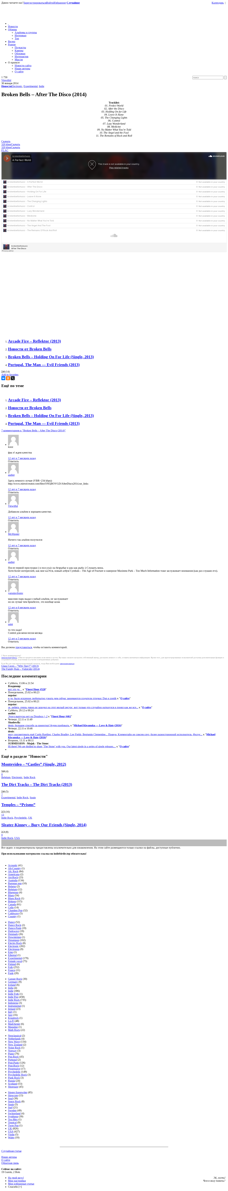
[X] (13, 378)
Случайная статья (11, 1151)
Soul (10, 1098)
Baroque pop (15, 883)
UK (30, 817)
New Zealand (15, 1044)
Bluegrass (13, 892)
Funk (11, 973)
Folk (10, 967)
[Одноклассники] (8, 378)
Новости (13, 26)
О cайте (5, 1160)
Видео (11, 41)
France (11, 970)
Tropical (12, 1122)
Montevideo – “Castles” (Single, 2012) (33, 764)
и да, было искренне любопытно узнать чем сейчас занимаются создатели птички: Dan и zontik (62, 698)
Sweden (12, 1110)
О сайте (19, 71)
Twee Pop (13, 1125)
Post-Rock (13, 1065)
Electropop (14, 949)
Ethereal (12, 955)
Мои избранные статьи (21, 1183)
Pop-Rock (13, 1056)
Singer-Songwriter (17, 1092)
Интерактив (21, 56)
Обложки (20, 53)
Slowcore (13, 1095)
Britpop (12, 901)
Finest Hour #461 (61, 716)
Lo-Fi (11, 1021)
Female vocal (15, 961)
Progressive (14, 1068)
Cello (11, 907)
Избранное (60, 2)
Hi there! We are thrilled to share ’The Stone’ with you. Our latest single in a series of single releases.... (62, 746)
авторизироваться (67, 664)
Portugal (12, 1059)
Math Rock (14, 1030)
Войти (50, 2)
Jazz (10, 1015)
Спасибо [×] (15, 1186)
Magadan (13, 1027)
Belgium (5, 777)
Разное (12, 44)
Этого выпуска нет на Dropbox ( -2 (28, 716)
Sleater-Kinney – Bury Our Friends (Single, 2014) (43, 825)
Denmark (13, 934)
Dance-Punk (14, 928)
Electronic (17, 86)
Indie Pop (13, 996)
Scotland (12, 1083)
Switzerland (14, 1113)
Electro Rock (15, 943)
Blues (11, 895)
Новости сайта (23, 65)
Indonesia (13, 1002)
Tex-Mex (13, 1119)
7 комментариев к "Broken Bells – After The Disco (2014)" (33, 430)
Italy (10, 1012)
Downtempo (14, 937)
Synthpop (13, 1116)
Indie (41, 86)
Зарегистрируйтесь (9, 658)
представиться (24, 647)
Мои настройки (17, 1180)
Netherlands (14, 1038)
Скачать (6, 143)
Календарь (218, 2)
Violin (11, 1134)
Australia (13, 880)
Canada (12, 904)
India (10, 987)
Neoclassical (14, 1035)
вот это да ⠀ (15, 689)
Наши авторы (22, 68)
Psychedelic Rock (17, 1074)
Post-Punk (13, 1062)
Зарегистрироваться (35, 2)
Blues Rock (14, 898)
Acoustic (12, 865)
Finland (12, 964)
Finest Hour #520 (35, 689)
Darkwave (13, 931)
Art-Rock (13, 877)
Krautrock (13, 1018)
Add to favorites (9, 374)
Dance (11, 922)
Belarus (12, 886)
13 (2, 814)
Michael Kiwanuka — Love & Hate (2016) (97, 725)
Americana (14, 874)
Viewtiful (6, 80)
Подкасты (20, 47)
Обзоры (12, 29)
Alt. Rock (13, 871)
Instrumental (14, 1005)
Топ (17, 38)
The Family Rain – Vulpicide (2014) (20, 669)
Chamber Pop (15, 910)
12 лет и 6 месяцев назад (22, 607)
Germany (13, 981)
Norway (12, 1050)
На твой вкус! (16, 1177)
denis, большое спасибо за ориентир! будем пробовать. (39, 725)
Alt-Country (14, 868)
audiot (11, 475)
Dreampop (13, 940)
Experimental (31, 86)
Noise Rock (14, 1047)
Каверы (19, 50)
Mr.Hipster (13, 534)
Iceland (12, 984)
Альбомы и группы (26, 32)
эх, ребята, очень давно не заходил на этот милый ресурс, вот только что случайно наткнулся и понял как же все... (73, 707)
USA (17, 838)
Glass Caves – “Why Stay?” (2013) (20, 666)
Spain (33, 797)
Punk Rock (14, 1077)
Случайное (73, 2)
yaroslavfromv (15, 593)
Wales (11, 1137)
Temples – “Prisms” (18, 804)
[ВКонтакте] (3, 378)
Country (12, 916)
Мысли (19, 59)
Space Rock (14, 1101)
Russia (11, 1080)
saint (10, 624)
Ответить (13, 461)
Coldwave (13, 913)
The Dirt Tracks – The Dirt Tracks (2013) (36, 784)
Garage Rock (15, 978)
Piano (11, 1053)
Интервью (20, 35)
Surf (10, 1107)
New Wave (14, 1041)
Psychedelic (20, 817)
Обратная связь (10, 1163)
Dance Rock (14, 925)
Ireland (11, 1008)
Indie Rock (29, 777)
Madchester (14, 1024)
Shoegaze (13, 1086)
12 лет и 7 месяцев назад (22, 458)
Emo (10, 952)
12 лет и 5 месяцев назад (22, 638)
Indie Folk (13, 993)
